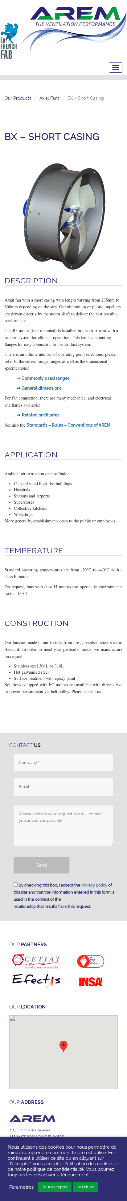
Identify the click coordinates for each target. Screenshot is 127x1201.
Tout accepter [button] (55, 1187)
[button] (63, 1046)
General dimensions (42, 388)
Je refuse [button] (85, 1187)
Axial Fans (49, 98)
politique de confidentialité (55, 1169)
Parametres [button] (21, 1187)
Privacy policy (94, 885)
